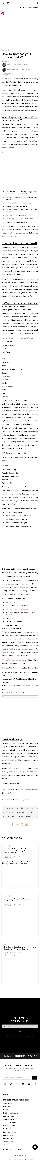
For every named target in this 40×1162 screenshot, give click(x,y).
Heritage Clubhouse (10, 1129)
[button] (13, 825)
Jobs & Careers (8, 1142)
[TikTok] (11, 1084)
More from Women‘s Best (16, 1100)
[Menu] (3, 3)
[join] (34, 1078)
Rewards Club (8, 1138)
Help (5, 1094)
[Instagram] (5, 1084)
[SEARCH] (29, 3)
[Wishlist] (33, 2)
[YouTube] (23, 1084)
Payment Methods (12, 1150)
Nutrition (23, 8)
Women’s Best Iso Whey (13, 660)
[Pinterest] (29, 1084)
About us (6, 1145)
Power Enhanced (9, 1116)
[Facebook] (17, 1084)
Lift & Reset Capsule (10, 1113)
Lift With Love (8, 1110)
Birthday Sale (8, 1135)
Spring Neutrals (8, 1119)
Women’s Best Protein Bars (18, 609)
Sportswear (33, 8)
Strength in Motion (10, 1122)
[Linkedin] (35, 1084)
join (20, 1031)
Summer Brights (9, 1126)
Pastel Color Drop (9, 1132)
